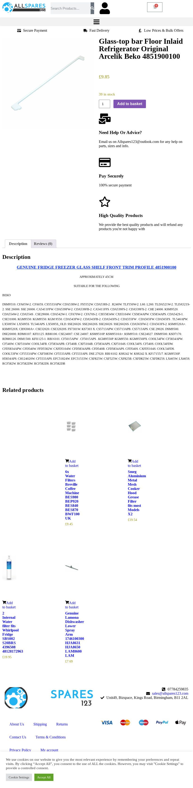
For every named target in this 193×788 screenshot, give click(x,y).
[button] (96, 21)
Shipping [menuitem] (40, 724)
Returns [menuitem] (62, 724)
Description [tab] (18, 244)
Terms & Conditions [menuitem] (51, 737)
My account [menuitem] (49, 750)
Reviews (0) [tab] (43, 244)
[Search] (92, 8)
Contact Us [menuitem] (17, 737)
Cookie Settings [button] (19, 777)
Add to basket (129, 104)
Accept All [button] (44, 777)
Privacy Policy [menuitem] (20, 750)
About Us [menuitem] (16, 724)
